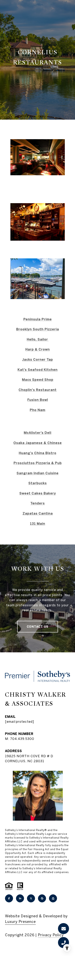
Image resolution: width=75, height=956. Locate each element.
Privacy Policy (51, 935)
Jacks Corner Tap (37, 359)
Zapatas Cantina (38, 513)
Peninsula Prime (37, 319)
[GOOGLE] (42, 898)
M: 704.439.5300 (19, 738)
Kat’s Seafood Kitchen (38, 369)
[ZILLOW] (53, 898)
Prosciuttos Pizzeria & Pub (38, 463)
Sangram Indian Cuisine (38, 473)
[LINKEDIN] (20, 898)
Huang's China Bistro (37, 453)
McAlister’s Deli (37, 432)
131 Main (37, 523)
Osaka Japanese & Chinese (37, 443)
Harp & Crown (37, 349)
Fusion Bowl (37, 400)
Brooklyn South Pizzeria (37, 329)
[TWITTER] (31, 898)
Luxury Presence (20, 922)
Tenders (37, 503)
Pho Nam (37, 410)
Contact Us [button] (37, 626)
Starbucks (37, 483)
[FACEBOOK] (9, 898)
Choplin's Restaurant (38, 390)
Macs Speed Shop (37, 379)
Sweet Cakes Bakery (37, 493)
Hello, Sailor (38, 339)
